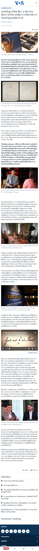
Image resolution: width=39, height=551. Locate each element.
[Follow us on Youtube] (7, 531)
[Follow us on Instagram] (15, 531)
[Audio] (15, 548)
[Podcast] (23, 531)
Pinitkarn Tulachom (6, 22)
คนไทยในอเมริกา (6, 8)
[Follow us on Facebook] (3, 531)
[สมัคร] (27, 531)
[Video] (24, 548)
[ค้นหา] (32, 548)
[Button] (35, 29)
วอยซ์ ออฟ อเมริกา (10, 335)
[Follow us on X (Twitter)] (11, 531)
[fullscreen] (36, 349)
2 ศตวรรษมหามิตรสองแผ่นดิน (15, 332)
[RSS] (19, 531)
